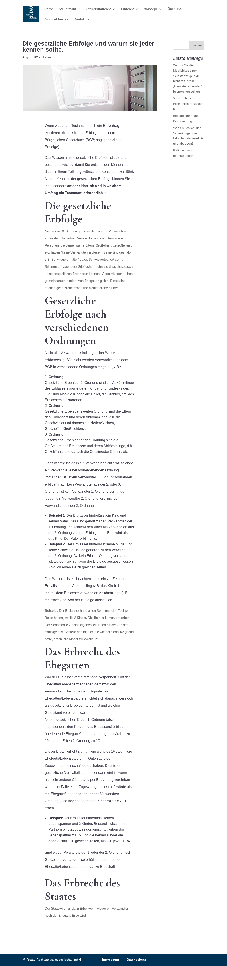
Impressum (110, 959)
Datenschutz (136, 959)
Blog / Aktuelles (56, 19)
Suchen (196, 45)
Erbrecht (127, 9)
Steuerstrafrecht (98, 9)
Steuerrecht (67, 9)
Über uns (175, 9)
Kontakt (80, 19)
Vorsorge (151, 9)
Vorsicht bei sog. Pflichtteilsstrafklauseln (188, 104)
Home (48, 9)
